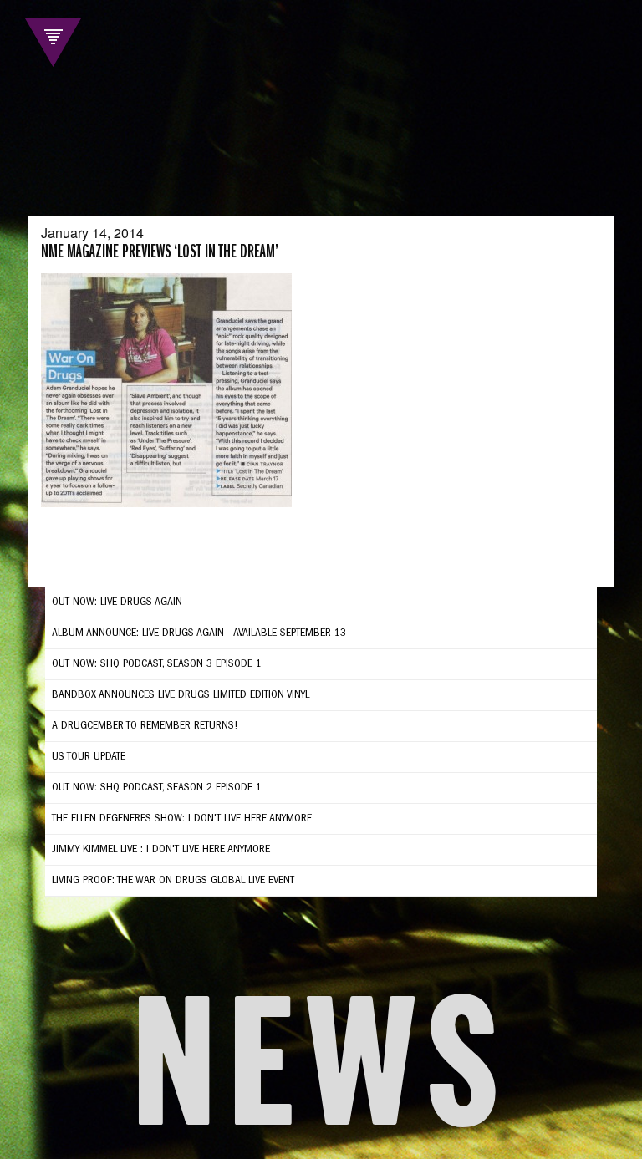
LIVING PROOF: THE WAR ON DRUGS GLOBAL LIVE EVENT (173, 881)
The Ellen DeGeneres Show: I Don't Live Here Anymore (182, 819)
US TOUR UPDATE (88, 757)
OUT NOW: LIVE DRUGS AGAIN (117, 602)
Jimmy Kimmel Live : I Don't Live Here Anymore (161, 850)
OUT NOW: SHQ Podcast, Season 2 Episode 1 (157, 788)
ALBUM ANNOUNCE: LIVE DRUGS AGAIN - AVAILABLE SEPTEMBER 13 (199, 633)
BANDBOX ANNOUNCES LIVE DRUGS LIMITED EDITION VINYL (180, 695)
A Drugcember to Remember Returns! (145, 726)
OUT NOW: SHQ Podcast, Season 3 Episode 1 (157, 664)
